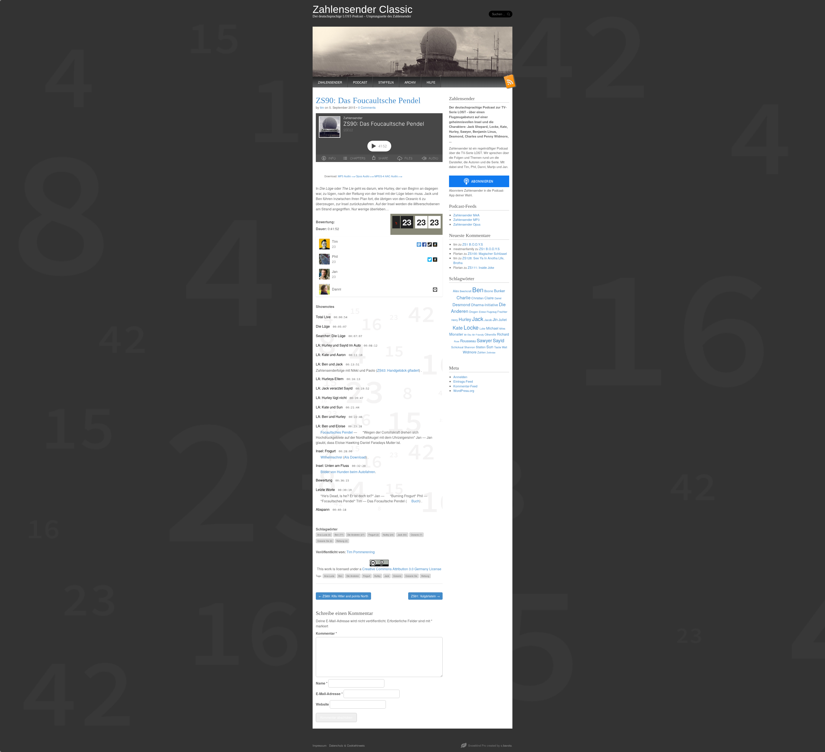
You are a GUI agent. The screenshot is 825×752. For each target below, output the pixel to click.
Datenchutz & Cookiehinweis (347, 745)
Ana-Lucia (329, 576)
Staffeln (386, 82)
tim (322, 107)
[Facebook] (423, 244)
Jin (495, 319)
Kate (458, 327)
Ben (340, 576)
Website (322, 704)
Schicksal (457, 347)
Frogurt (366, 576)
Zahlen (481, 352)
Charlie (464, 297)
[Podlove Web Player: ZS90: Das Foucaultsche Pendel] (379, 140)
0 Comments (367, 107)
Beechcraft (465, 291)
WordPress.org (463, 390)
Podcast (360, 82)
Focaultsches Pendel (337, 432)
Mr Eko (467, 334)
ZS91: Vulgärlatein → (425, 596)
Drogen (473, 312)
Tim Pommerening (361, 551)
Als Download (355, 457)
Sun (489, 346)
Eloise (482, 311)
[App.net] (434, 289)
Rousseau (468, 340)
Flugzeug (492, 311)
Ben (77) (339, 534)
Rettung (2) (342, 541)
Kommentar (326, 633)
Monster (456, 334)
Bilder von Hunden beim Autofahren (348, 471)
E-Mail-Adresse (329, 693)
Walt (504, 347)
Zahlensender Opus (466, 224)
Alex (456, 291)
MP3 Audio (346, 176)
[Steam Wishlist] (429, 244)
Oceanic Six (411, 576)
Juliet (502, 319)
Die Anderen (353, 576)
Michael (492, 328)
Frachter (502, 312)
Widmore (470, 352)
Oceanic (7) (416, 534)
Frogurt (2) (373, 534)
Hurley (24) (388, 534)
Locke (471, 327)
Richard (503, 334)
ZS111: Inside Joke (481, 267)
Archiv (410, 82)
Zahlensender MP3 (466, 219)
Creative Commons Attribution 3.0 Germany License (401, 568)
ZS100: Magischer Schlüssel (487, 253)
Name (321, 683)
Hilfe (431, 82)
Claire (489, 297)
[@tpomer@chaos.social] (418, 244)
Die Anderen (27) (355, 534)
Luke (482, 328)
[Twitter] (429, 259)
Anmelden (460, 376)
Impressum (320, 745)
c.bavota (506, 745)
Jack (387, 576)
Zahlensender (330, 82)
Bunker (499, 290)
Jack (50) (402, 534)
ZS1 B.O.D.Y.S (472, 244)
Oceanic (397, 576)
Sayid (498, 340)
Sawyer (484, 340)
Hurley (377, 576)
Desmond (461, 304)
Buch (415, 500)
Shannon (469, 347)
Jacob (488, 320)
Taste (497, 347)
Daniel (498, 298)
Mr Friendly (478, 334)
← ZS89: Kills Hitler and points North (343, 596)
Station (481, 347)
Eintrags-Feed (463, 381)
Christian (477, 298)
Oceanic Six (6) (324, 541)
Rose (456, 341)
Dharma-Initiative (484, 304)
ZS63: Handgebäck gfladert (398, 370)
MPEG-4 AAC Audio (388, 176)
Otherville (490, 334)
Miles (502, 328)
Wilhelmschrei (331, 457)
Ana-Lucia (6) (324, 534)
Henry (454, 320)
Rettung (425, 576)
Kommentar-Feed (465, 386)
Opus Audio (365, 176)
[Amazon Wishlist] (434, 244)
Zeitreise (491, 352)
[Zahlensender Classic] (412, 52)
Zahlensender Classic (362, 9)
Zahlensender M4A (466, 215)
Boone (488, 291)
